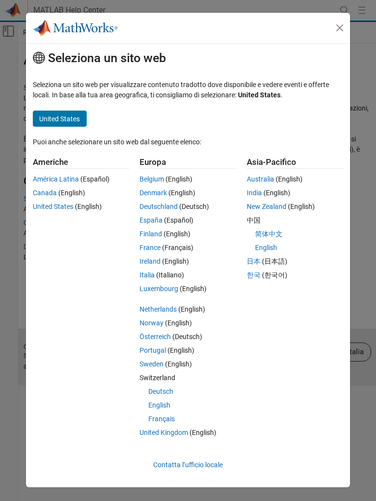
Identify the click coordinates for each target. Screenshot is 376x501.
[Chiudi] (340, 28)
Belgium (152, 179)
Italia (147, 275)
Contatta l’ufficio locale (188, 465)
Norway (152, 323)
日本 (253, 261)
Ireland (150, 261)
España (151, 220)
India (254, 193)
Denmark (153, 193)
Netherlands (158, 309)
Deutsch (160, 391)
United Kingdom (164, 432)
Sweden (152, 364)
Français (161, 419)
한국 (253, 275)
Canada (45, 193)
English (159, 405)
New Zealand (266, 206)
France (150, 247)
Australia (260, 179)
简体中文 (268, 234)
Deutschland (159, 206)
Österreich (155, 337)
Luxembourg (159, 289)
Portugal (153, 350)
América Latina (56, 179)
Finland (151, 234)
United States (53, 206)
